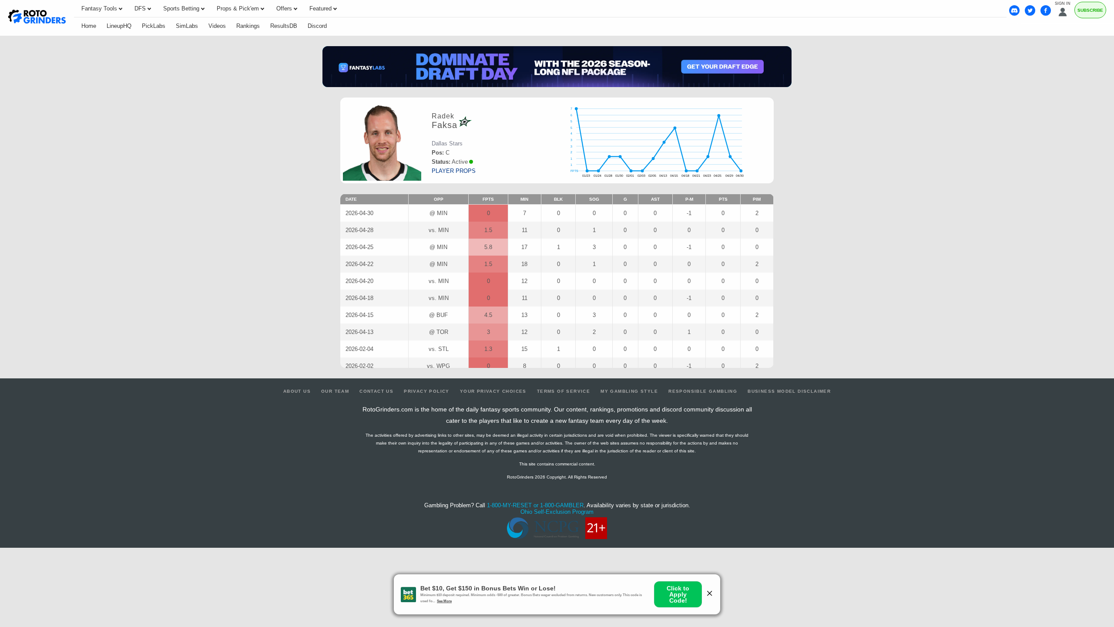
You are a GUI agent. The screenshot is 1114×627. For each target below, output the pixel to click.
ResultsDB (283, 26)
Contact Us (376, 391)
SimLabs (187, 26)
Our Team (335, 391)
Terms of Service (563, 391)
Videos (217, 26)
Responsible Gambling (702, 391)
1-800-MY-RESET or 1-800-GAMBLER (535, 505)
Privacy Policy (427, 391)
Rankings (248, 26)
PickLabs (153, 26)
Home (88, 26)
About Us (297, 391)
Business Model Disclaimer (789, 391)
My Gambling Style (629, 391)
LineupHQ (119, 26)
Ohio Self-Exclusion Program (557, 512)
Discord (317, 26)
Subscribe (1090, 10)
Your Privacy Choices (493, 391)
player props (454, 171)
